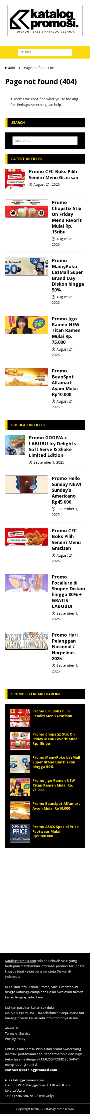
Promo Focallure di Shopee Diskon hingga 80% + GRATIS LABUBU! (68, 591)
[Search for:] (45, 140)
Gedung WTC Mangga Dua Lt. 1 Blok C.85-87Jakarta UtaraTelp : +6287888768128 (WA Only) (37, 1088)
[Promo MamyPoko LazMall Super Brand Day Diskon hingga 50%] (26, 267)
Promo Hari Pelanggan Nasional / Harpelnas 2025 (65, 646)
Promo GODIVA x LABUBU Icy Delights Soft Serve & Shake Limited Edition (52, 446)
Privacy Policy (15, 1038)
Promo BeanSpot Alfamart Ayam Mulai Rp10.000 (65, 382)
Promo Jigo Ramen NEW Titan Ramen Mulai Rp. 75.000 (66, 330)
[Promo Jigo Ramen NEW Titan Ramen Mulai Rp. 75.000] (26, 325)
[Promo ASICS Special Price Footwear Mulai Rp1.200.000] (20, 834)
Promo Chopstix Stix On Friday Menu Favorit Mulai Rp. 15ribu (67, 217)
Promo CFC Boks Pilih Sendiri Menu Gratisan (53, 174)
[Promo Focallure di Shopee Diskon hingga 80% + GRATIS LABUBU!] (26, 583)
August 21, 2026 (47, 184)
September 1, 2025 (49, 462)
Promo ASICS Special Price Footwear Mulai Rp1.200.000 (55, 831)
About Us (12, 1028)
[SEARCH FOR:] (45, 52)
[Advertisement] (45, 898)
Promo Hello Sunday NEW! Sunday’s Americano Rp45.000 (66, 490)
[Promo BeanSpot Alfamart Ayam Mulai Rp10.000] (26, 377)
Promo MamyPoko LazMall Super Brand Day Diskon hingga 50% (68, 275)
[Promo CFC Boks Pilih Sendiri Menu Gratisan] (15, 179)
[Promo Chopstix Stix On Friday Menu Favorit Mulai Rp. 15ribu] (26, 209)
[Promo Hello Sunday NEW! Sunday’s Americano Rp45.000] (26, 484)
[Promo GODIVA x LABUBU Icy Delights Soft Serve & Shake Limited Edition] (15, 445)
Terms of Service (17, 1033)
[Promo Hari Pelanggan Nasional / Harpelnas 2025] (26, 641)
